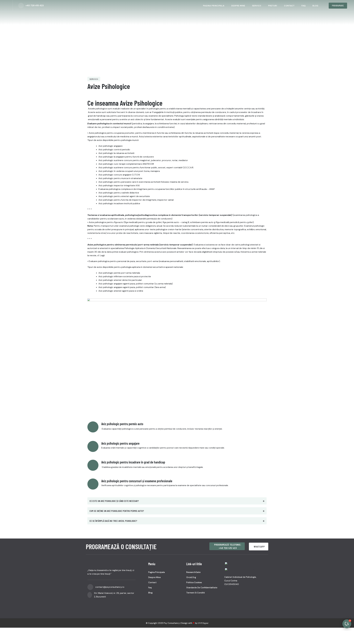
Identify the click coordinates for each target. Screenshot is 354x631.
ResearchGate (193, 572)
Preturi (272, 5)
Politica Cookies (194, 582)
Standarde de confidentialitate (201, 587)
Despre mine (238, 5)
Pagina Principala (213, 5)
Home (96, 41)
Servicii (256, 5)
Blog (315, 5)
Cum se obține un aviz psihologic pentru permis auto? (116, 510)
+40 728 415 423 (34, 5)
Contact (289, 5)
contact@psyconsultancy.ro (109, 587)
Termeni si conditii (195, 592)
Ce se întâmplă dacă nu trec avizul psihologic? (113, 520)
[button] (177, 500)
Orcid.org (191, 577)
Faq (303, 5)
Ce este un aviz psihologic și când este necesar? (114, 500)
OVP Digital (203, 623)
